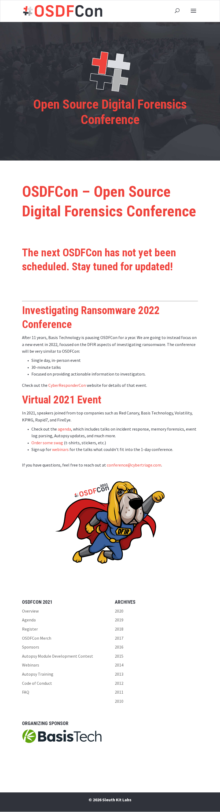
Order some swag (47, 442)
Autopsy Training (37, 674)
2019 (119, 619)
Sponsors (30, 647)
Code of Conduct (37, 683)
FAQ (25, 692)
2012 (119, 683)
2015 (119, 656)
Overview (30, 611)
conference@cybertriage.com (134, 465)
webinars (60, 449)
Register (30, 629)
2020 (119, 611)
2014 (119, 665)
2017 (119, 638)
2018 (119, 629)
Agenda (29, 619)
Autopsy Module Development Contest (57, 656)
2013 (119, 674)
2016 (119, 647)
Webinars (30, 665)
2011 (119, 692)
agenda (64, 429)
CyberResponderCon (67, 385)
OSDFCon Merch (36, 638)
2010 (119, 701)
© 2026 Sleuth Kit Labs (110, 799)
